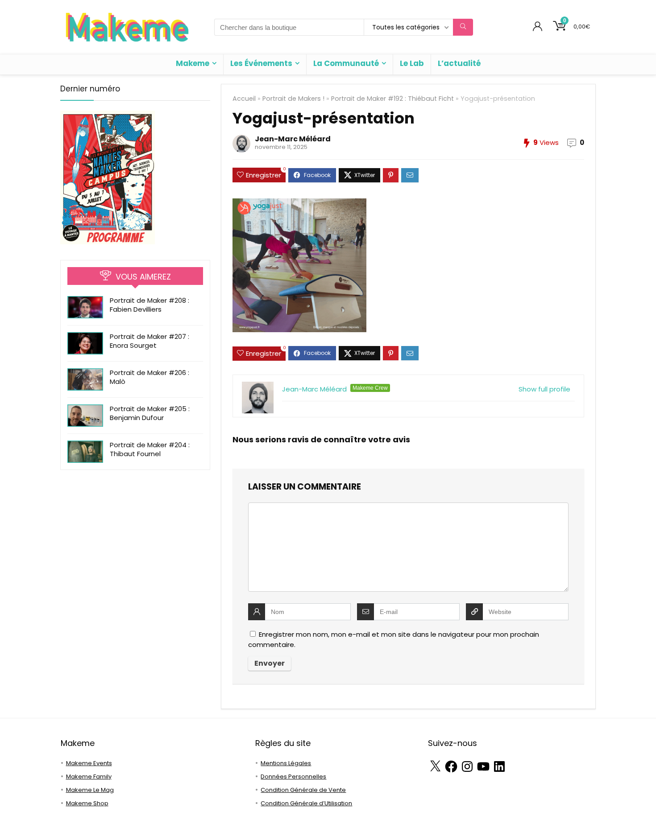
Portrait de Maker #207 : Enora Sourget (149, 341)
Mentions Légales (286, 763)
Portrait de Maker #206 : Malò (149, 377)
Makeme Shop (87, 803)
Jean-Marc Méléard (293, 139)
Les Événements (261, 63)
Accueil (244, 98)
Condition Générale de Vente (303, 790)
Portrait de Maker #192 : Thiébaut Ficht (392, 98)
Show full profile (544, 389)
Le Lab (412, 63)
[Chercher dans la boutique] (463, 27)
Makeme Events (89, 763)
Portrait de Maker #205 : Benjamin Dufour (150, 413)
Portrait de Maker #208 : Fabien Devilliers (149, 305)
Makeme (192, 63)
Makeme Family (89, 776)
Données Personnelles (293, 776)
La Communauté (346, 63)
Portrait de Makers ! (293, 98)
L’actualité (459, 63)
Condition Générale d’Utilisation (306, 803)
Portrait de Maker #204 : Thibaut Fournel (150, 449)
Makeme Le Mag (90, 790)
